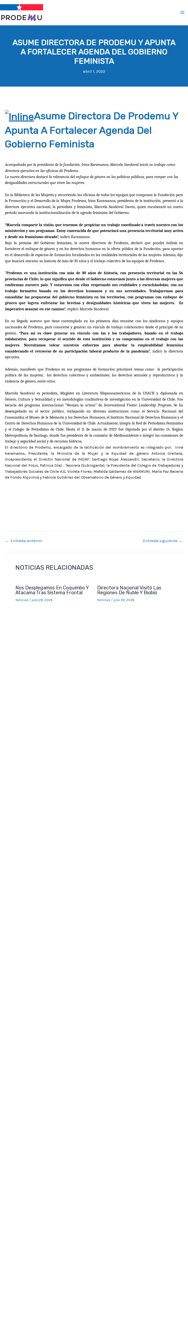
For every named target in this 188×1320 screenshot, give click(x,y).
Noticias (22, 600)
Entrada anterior (23, 541)
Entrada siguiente (163, 541)
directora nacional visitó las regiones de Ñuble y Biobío (129, 590)
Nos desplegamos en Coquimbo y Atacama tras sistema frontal (52, 590)
